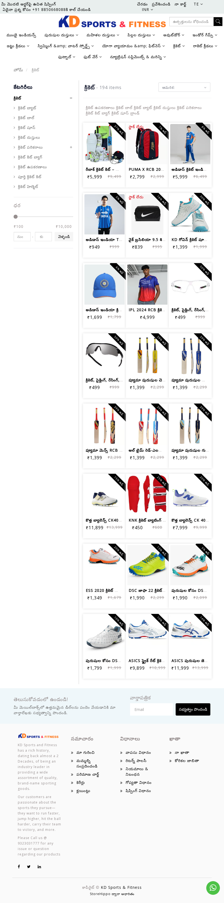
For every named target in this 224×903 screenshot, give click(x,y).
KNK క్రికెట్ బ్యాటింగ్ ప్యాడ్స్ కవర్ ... (158, 520)
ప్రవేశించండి (161, 4)
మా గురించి (85, 752)
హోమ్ (18, 69)
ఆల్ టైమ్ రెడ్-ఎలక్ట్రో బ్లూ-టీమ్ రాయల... (162, 450)
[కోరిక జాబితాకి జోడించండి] (104, 141)
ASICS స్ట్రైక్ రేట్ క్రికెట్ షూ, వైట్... (156, 660)
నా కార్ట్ (180, 4)
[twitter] (29, 866)
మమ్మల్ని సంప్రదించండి (87, 763)
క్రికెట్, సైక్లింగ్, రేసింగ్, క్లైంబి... (194, 309)
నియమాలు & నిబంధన (137, 771)
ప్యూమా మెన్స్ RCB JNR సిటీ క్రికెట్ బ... (118, 450)
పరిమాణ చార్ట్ (87, 774)
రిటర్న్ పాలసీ (136, 760)
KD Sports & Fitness (121, 887)
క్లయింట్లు (83, 790)
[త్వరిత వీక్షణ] (104, 156)
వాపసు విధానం (138, 752)
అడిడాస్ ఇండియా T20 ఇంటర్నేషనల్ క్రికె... (120, 239)
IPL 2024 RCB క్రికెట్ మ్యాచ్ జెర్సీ (157, 309)
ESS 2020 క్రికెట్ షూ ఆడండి (109, 590)
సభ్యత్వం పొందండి (193, 709)
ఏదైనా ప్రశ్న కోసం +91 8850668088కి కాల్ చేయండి (47, 9)
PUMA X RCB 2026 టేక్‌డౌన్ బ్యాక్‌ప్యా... (163, 169)
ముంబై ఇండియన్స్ (21, 34)
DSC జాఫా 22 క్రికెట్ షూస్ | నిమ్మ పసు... (163, 590)
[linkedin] (39, 866)
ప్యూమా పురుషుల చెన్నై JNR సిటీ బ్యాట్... (163, 380)
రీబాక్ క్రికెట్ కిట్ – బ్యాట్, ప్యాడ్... (113, 169)
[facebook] (19, 866)
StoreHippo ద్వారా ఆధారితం (112, 894)
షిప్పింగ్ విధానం (138, 790)
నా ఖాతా (182, 752)
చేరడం (142, 4)
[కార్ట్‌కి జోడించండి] (91, 141)
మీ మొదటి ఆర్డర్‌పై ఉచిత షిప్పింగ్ (28, 4)
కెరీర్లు (80, 782)
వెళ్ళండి (64, 236)
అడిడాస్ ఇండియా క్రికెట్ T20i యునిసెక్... (120, 309)
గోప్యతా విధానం (139, 782)
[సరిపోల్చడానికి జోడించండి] (117, 141)
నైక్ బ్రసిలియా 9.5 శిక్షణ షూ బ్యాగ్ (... (160, 239)
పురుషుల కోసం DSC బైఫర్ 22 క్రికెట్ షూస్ (121, 660)
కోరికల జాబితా (187, 760)
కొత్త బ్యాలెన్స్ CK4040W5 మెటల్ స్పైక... (120, 520)
